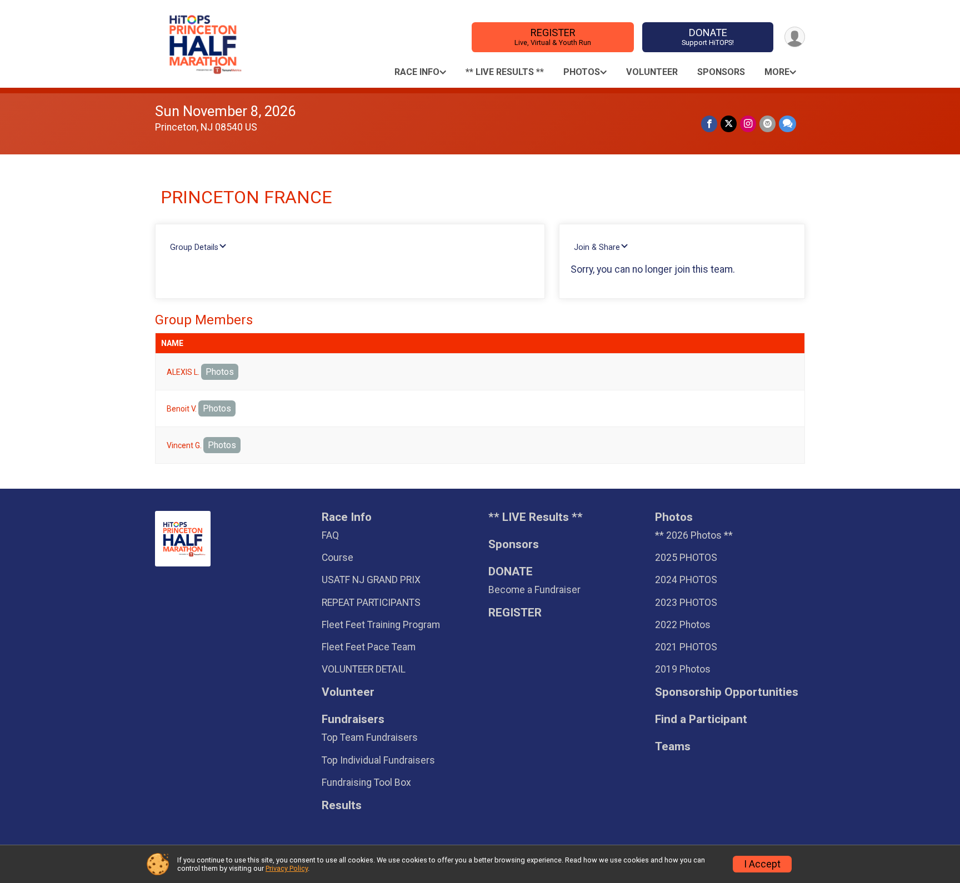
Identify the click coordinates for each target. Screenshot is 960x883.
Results (342, 805)
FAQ (330, 535)
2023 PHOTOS (686, 602)
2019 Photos (683, 669)
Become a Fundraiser (534, 589)
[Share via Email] (767, 124)
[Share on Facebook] (709, 124)
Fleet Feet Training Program (381, 624)
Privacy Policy (287, 868)
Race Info (416, 72)
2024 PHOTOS (686, 579)
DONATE (708, 37)
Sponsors (721, 72)
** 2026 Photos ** (694, 535)
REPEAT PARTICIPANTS (371, 602)
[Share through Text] (787, 124)
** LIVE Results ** (505, 72)
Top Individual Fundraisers (378, 760)
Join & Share (597, 247)
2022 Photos (683, 624)
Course (337, 557)
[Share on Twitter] (729, 124)
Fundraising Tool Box (366, 782)
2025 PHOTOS (686, 557)
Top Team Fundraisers (370, 737)
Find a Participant (701, 719)
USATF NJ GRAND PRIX (371, 579)
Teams (673, 746)
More (776, 72)
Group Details (194, 247)
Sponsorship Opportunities (726, 692)
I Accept (762, 864)
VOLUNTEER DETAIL (364, 669)
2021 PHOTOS (686, 647)
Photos (581, 72)
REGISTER (552, 37)
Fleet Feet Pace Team (369, 647)
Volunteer (652, 72)
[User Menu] (794, 37)
